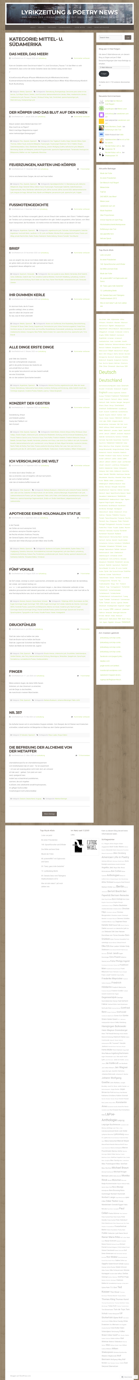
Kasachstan (117, 440)
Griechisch (102, 408)
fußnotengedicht (75, 230)
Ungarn (127, 606)
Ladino (114, 458)
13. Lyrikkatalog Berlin (108, 291)
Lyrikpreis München (107, 1134)
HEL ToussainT (114, 1043)
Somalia (126, 562)
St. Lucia (119, 568)
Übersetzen (113, 1366)
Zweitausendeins (42, 659)
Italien (101, 430)
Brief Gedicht (82, 274)
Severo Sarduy (64, 554)
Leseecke (123, 1125)
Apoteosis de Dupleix (53, 549)
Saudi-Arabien (123, 540)
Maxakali (118, 477)
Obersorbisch (103, 512)
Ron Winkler (112, 1257)
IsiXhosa (106, 427)
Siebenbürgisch (104, 556)
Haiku (117, 1022)
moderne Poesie (31, 391)
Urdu (100, 609)
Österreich (126, 622)
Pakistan (109, 515)
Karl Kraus (117, 1092)
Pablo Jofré (49, 496)
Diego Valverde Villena (73, 141)
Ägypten (111, 622)
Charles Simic (117, 909)
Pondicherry (40, 554)
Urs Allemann (114, 1325)
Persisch (102, 521)
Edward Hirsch (121, 942)
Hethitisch (126, 418)
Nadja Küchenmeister (109, 1184)
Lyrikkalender (65, 27)
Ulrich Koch (105, 1321)
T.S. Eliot (113, 1287)
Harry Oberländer (28, 190)
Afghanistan (115, 319)
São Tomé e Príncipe (116, 571)
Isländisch (118, 427)
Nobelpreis (105, 1190)
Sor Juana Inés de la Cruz (62, 332)
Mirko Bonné (117, 1176)
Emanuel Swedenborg (75, 435)
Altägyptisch (103, 332)
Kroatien (101, 455)
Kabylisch (127, 433)
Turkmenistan (125, 599)
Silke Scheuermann (116, 1270)
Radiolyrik (42, 236)
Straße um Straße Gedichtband (54, 498)
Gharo (106, 405)
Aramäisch (120, 335)
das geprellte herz (107, 234)
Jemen (101, 433)
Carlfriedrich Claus (107, 905)
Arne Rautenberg (67, 324)
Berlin (120, 886)
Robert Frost (126, 1247)
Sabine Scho (119, 1260)
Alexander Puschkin (123, 850)
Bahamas (108, 344)
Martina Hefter (117, 1151)
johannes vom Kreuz (48, 440)
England (125, 389)
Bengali (126, 351)
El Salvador (24, 735)
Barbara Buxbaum (50, 490)
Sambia (125, 537)
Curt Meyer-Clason (22, 94)
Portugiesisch (110, 524)
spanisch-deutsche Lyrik (78, 554)
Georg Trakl (117, 1001)
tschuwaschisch (116, 596)
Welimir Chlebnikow (115, 1342)
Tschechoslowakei (114, 590)
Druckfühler (22, 625)
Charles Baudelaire (120, 905)
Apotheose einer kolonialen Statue (44, 513)
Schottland (126, 543)
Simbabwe (113, 556)
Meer (68, 94)
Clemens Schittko (123, 918)
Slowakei (123, 559)
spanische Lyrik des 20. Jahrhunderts (23, 449)
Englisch (103, 392)
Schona (111, 543)
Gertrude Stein (107, 1008)
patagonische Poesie (71, 233)
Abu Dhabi (102, 319)
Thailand (123, 584)
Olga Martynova (120, 1197)
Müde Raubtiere (106, 211)
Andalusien (118, 332)
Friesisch (107, 399)
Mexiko (22, 92)
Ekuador (102, 389)
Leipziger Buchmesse (111, 1124)
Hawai (106, 418)
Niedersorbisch (115, 499)
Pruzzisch (126, 524)
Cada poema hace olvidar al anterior (37, 388)
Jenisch (106, 433)
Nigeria (127, 499)
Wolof (124, 619)
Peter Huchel (111, 1220)
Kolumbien (125, 446)
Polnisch (126, 521)
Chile (21, 432)
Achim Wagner (114, 843)
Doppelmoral (38, 326)
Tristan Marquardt (113, 1313)
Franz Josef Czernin (109, 975)
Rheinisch (102, 531)
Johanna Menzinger (60, 493)
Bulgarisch (118, 360)
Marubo (127, 474)
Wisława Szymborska (120, 1352)
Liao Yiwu (116, 1128)
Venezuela (30, 274)
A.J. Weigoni (105, 843)
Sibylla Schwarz (121, 1267)
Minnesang (14, 150)
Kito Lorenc (105, 1102)
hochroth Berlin (24, 233)
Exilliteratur (18, 277)
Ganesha (22, 551)
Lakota (119, 458)
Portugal (102, 524)
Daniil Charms (125, 925)
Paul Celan (30, 446)
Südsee (108, 574)
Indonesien (112, 424)
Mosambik (121, 487)
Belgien (110, 351)
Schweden (102, 546)
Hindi (100, 421)
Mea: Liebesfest (124, 1160)
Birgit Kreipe (108, 899)
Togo (107, 587)
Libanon (114, 462)
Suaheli (124, 568)
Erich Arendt (113, 950)
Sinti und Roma (114, 559)
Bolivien (22, 601)
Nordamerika (103, 505)
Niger (122, 499)
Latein (125, 458)
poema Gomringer (61, 610)
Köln (103, 1115)
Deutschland (36, 601)
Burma (105, 363)
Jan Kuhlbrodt (111, 1063)
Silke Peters (105, 1270)
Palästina (115, 515)
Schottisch (118, 543)
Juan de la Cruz (61, 440)
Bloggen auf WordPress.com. (20, 1376)
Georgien (119, 402)
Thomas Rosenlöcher (108, 1303)
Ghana (101, 405)
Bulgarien (110, 360)
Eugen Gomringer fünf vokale (54, 604)
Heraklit (29, 440)
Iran (121, 424)
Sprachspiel (81, 656)
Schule (120, 1264)
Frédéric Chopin (77, 144)
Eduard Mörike (112, 942)
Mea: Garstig (114, 1160)
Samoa (108, 540)
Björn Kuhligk (117, 899)
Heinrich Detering (107, 1037)
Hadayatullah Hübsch (108, 1022)
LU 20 (39, 233)
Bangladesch (116, 347)
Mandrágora (54, 656)
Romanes (109, 531)
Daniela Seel (107, 925)
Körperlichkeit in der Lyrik (76, 493)
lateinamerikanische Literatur (56, 94)
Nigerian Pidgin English (106, 502)
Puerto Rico (103, 527)
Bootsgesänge (60, 92)
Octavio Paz (31, 554)
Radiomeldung (52, 236)
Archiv (41, 27)
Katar (125, 443)
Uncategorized (112, 606)
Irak (118, 424)
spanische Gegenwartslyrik (61, 150)
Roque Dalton (62, 735)
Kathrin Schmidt (122, 1096)
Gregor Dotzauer (111, 1012)
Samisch (102, 540)
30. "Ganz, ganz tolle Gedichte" (111, 286)
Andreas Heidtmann (118, 861)
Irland (101, 427)
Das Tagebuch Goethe (58, 141)
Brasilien (125, 357)
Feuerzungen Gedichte (61, 187)
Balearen (108, 347)
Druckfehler (71, 653)
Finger (15, 671)
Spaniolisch (116, 565)
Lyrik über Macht (69, 551)
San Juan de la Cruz (74, 446)
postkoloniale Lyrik (51, 554)
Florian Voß (116, 965)
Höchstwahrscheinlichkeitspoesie (112, 224)
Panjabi (101, 518)
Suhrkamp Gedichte (17, 557)
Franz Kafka (48, 438)
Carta (12, 277)
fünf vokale (21, 569)
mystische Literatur (80, 443)
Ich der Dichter (48, 493)
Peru (21, 141)
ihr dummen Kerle (29, 329)
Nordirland (121, 505)
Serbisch (123, 549)
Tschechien (126, 587)
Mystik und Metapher (26, 150)
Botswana (118, 357)
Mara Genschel (111, 1141)
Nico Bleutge (117, 1187)
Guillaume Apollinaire (108, 1016)
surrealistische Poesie (28, 659)
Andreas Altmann (107, 861)
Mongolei (114, 487)
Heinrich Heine (119, 1037)
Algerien (111, 326)
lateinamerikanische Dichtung (39, 656)
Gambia (113, 402)
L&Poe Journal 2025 (65, 190)
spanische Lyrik (70, 192)
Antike (107, 335)
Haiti (124, 415)
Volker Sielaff (112, 1335)
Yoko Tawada (111, 1363)
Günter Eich (118, 1016)
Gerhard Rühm (112, 1004)
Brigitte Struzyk (118, 902)
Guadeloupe (122, 408)
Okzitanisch (118, 512)
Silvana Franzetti (63, 236)
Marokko (113, 474)
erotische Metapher (33, 144)
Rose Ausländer (122, 1257)
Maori (101, 474)
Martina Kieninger (61, 799)
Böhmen (117, 363)
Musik (110, 1180)
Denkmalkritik (65, 549)
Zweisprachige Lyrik (28, 100)
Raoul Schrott (110, 1241)
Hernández (36, 440)
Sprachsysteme (15, 612)
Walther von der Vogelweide (28, 152)
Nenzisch (102, 493)
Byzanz (111, 363)
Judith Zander (122, 1086)
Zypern (105, 622)
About (33, 27)
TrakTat (103, 192)
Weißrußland (113, 619)
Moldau (101, 487)
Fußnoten (65, 230)
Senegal (101, 549)
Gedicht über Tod (29, 277)
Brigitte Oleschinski (107, 902)
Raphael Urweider (121, 1241)
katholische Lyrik (71, 147)
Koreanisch (102, 452)
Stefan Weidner (112, 1277)
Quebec (121, 527)
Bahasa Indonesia (119, 344)
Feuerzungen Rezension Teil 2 (60, 144)
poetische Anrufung (47, 446)
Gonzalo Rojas (21, 440)
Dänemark (124, 386)
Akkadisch (109, 322)
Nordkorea (102, 509)
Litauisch (108, 465)
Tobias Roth (112, 1306)
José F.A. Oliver (112, 1086)
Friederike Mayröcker (112, 978)
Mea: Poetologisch (109, 1164)
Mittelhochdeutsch (115, 484)
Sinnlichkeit (57, 97)
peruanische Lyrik (58, 192)
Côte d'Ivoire (120, 366)
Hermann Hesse (120, 1046)
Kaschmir (125, 440)
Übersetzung (50, 92)
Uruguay (38, 799)
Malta (111, 471)
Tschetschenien (115, 593)
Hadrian (119, 415)
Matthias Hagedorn (117, 1157)
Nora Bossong (114, 1190)
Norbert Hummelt (118, 1194)
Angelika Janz (107, 867)
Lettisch (101, 462)
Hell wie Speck (105, 238)
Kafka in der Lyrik (73, 440)
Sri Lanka (112, 568)
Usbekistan (125, 609)
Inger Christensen (107, 1056)
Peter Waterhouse (107, 1223)
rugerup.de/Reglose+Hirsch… (111, 680)
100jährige (64, 601)
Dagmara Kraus (121, 922)
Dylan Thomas (114, 939)
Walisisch (119, 616)
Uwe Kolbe (115, 1328)
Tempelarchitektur (31, 557)
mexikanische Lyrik (16, 97)
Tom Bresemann (107, 1309)
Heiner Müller (124, 1033)
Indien (109, 421)
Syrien (106, 571)
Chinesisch (111, 366)
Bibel (103, 899)
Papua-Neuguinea (111, 518)
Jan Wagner (121, 1067)
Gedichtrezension (76, 187)
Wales (113, 616)
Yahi (100, 622)
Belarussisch (103, 351)
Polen (120, 521)
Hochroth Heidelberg (62, 277)
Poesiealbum (110, 1226)
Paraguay (121, 518)
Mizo (123, 484)
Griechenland (119, 405)
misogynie (30, 332)
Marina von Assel (53, 607)
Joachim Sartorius (117, 1071)
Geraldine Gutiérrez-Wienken (45, 277)
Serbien (116, 549)
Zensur (117, 1363)
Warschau (42, 152)
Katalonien (119, 443)
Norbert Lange (108, 1197)
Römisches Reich (116, 537)
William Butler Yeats (116, 1345)
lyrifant (107, 101)
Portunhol (119, 524)
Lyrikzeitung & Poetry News (69, 12)
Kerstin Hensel (115, 1099)
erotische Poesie (75, 490)
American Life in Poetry (115, 857)
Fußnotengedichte (28, 205)
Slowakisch (103, 562)
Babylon (101, 344)
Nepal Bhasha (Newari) (118, 493)
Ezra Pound (114, 957)
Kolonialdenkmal (40, 551)
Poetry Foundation (112, 1230)
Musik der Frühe (106, 173)
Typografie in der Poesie (30, 612)
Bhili (105, 354)
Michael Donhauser (107, 1172)
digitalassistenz (111, 139)
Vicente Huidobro (65, 449)
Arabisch (113, 335)
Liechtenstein (126, 462)
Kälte (121, 135)
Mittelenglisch (103, 484)
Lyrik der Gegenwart (37, 496)
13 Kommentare (84, 755)
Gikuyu (111, 405)
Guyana (107, 415)
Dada (113, 921)
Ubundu (113, 602)
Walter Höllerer (115, 1338)
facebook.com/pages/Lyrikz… (111, 656)
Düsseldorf (123, 939)
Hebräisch (118, 418)
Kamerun (119, 437)
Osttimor (102, 515)
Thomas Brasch (112, 1296)
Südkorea (102, 574)
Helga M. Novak (114, 1040)
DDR (126, 366)
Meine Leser (122, 109)
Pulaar (110, 527)
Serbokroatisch (104, 552)
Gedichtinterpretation (17, 147)
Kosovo (109, 452)
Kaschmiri (102, 443)
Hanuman (29, 551)
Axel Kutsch (125, 882)
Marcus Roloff (119, 1144)
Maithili (101, 468)
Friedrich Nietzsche (72, 438)
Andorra (126, 332)
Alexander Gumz (111, 850)
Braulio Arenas (49, 653)
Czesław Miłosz (107, 921)
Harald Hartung (114, 1033)
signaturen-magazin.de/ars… (111, 675)
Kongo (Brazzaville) (105, 449)
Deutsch (29, 601)
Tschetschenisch (104, 596)
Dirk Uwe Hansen (118, 932)
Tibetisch (102, 587)
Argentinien (23, 230)
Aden (108, 319)
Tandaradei (75, 150)
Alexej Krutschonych (107, 853)
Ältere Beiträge (49, 814)
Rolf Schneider (118, 1253)
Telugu (113, 584)
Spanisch (29, 92)
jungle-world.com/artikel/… (110, 666)
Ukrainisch (102, 606)
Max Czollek (126, 1157)
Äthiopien (118, 622)
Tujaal (101, 599)
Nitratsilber (63, 656)
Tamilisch (118, 577)
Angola (101, 335)
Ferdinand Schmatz (107, 965)
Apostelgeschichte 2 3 (58, 184)
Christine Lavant (116, 915)
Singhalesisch (103, 559)
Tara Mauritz (74, 236)
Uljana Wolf (118, 1318)
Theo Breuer (114, 1292)
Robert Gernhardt (108, 1250)
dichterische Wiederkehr (47, 435)
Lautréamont (38, 443)
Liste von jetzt (105, 255)
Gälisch (113, 415)
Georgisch (126, 402)
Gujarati (101, 415)
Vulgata (78, 192)
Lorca (46, 443)
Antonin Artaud (65, 432)
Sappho (105, 1264)
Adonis (121, 847)
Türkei (101, 602)
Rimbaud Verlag (43, 97)
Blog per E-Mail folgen (109, 49)
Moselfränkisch (104, 490)
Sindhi (120, 556)
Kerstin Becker (106, 1099)
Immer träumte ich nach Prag (111, 220)
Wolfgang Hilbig (116, 1359)
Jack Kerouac (109, 1060)
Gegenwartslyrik (15, 190)
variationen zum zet (107, 206)
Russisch (111, 534)
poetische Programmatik (42, 150)
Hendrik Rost (112, 1046)
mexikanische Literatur (78, 94)
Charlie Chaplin (21, 435)
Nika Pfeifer (38, 332)
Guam (101, 411)
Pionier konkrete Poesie (46, 610)
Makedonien (109, 468)
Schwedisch (111, 546)
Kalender (102, 437)
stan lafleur (118, 1273)
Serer (111, 552)
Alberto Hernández (71, 274)
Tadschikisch (116, 574)
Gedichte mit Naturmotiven (33, 493)
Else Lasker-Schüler (117, 946)
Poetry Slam (121, 1230)
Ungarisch (121, 606)
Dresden (121, 935)
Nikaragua (118, 502)
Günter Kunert (112, 1019)
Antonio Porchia (54, 385)
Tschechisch (103, 590)
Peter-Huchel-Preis (107, 1217)
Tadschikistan (103, 577)
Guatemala (113, 411)
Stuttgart (113, 1280)
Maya (124, 477)
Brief (14, 248)
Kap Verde (109, 440)
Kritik (107, 1110)
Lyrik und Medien (47, 233)
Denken (32, 94)
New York (109, 1187)
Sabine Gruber (48, 332)
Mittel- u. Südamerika (116, 480)
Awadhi (124, 341)
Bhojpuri (110, 354)
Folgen (104, 74)
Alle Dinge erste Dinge (31, 347)
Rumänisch (103, 534)
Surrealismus (15, 659)
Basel (114, 887)
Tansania (114, 581)
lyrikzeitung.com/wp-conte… (111, 638)
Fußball (126, 991)
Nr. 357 (15, 712)
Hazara (111, 418)
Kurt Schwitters (124, 1110)
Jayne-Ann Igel (106, 1071)
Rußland (118, 534)
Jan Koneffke (40, 329)
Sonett (112, 1273)
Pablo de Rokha (20, 446)
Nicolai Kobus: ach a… (113, 146)
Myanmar (113, 490)
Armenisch (118, 338)
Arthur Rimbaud (76, 432)
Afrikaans (102, 322)
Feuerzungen (45, 144)
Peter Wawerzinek (118, 1223)
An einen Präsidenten (108, 178)
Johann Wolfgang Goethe (56, 147)
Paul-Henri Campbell (113, 1209)
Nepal (108, 493)
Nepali (129, 493)
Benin (101, 354)
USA (111, 609)
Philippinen (113, 521)
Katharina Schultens (109, 1096)
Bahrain (128, 344)
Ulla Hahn (126, 1318)
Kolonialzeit (60, 329)
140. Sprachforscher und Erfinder (112, 264)
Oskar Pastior (112, 1201)
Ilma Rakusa (106, 1053)
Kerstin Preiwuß (124, 1099)
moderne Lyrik (65, 607)
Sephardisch (109, 549)
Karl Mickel (123, 1092)
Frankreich (115, 396)
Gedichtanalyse (80, 653)
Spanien (26, 141)
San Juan (63, 446)
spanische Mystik (43, 449)
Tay (119, 581)
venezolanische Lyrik (71, 280)
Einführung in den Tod (113, 130)
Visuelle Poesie (45, 612)
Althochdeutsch (113, 329)
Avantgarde (117, 882)
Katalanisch (111, 443)
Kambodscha (110, 437)
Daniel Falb (116, 925)
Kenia (101, 446)
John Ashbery (115, 1082)
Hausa (101, 418)
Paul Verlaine (123, 1213)
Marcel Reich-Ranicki (108, 1144)
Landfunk (33, 233)
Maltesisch (117, 471)
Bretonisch (102, 360)
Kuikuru (119, 455)
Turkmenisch (115, 599)
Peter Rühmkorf (121, 1220)
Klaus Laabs (53, 735)
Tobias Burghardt (55, 391)
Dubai (119, 386)
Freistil (101, 399)
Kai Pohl (110, 1092)
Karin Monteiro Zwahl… (113, 127)
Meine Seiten (80, 27)
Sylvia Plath (106, 1287)
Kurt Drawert (114, 1110)
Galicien (125, 399)
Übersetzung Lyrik (72, 184)
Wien (108, 1345)
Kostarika (116, 452)
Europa (101, 396)
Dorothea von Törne (110, 935)
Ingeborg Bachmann (119, 1053)
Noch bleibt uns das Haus (40, 280)
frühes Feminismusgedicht (67, 326)
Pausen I (34, 97)
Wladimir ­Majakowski (109, 1356)
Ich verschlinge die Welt (33, 461)
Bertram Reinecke (120, 895)
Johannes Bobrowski (108, 1074)
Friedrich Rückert (106, 991)
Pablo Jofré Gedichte (60, 496)
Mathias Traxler (120, 1154)
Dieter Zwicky (28, 326)
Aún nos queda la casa (56, 274)
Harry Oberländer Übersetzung (35, 147)
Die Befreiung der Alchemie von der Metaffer (40, 749)
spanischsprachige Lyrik (70, 97)
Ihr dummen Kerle (27, 295)
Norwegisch (118, 509)
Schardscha (103, 543)
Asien (112, 341)
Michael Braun (120, 1167)
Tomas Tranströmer (123, 1306)
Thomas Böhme (122, 1296)
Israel (125, 427)
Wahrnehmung (15, 100)
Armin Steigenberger (112, 879)
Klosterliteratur (50, 329)
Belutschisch (118, 351)
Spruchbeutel (103, 568)
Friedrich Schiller (117, 991)
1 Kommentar (85, 169)
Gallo (107, 402)
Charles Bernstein (107, 909)
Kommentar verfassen (82, 58)
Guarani (106, 411)
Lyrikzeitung (74, 277)
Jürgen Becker (115, 1089)
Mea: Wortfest (106, 1168)
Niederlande (122, 496)
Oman (125, 512)
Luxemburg (115, 465)
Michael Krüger (120, 1172)
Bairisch (102, 347)
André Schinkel (120, 864)
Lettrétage (109, 1128)
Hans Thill (105, 1033)
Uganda (119, 602)
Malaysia (102, 471)
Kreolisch (123, 452)
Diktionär (52, 27)
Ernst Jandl (112, 953)
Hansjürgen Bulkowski (114, 1026)
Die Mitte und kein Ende (109, 269)
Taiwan (111, 577)
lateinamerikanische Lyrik (25, 443)
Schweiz (44, 601)
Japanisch (126, 430)
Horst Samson (117, 1050)
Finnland (108, 396)
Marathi (106, 474)
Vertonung (115, 1331)
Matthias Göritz (106, 1157)
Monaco (108, 487)
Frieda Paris (81, 326)
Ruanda (116, 531)
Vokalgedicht (60, 612)
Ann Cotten (116, 871)
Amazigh (111, 332)
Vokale (53, 612)
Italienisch (107, 430)
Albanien (117, 322)
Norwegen (110, 509)
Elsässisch (117, 389)
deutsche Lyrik (121, 928)
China (105, 366)
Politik (104, 1233)
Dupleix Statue (75, 549)
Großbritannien (112, 409)
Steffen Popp (123, 1277)
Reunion (127, 527)
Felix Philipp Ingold (120, 961)
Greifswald (121, 1012)
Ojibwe (111, 512)
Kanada (125, 437)
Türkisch (107, 602)
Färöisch (114, 399)
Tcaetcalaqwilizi (104, 584)
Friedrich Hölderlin (59, 438)
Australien (117, 341)
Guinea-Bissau (123, 411)
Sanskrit (114, 540)
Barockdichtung (79, 324)
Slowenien (110, 562)
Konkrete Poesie (21, 607)
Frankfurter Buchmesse (113, 968)
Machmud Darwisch (114, 1137)
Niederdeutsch (112, 496)
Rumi (113, 1260)
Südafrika (127, 571)
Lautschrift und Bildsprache (36, 607)
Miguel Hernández (67, 443)
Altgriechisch (103, 329)
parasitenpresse (74, 496)
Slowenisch (119, 562)
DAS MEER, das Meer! (28, 54)
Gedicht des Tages (113, 994)
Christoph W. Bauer (17, 326)
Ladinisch (107, 458)
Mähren (120, 490)
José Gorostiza (40, 94)
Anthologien (113, 875)
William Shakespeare (79, 449)
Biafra (116, 354)
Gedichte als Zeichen (72, 604)
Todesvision (54, 449)
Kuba (114, 455)
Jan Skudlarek (123, 1063)
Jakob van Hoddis (119, 1060)
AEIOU (71, 601)
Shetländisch (118, 552)
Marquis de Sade (54, 443)
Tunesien (107, 599)
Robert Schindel (119, 1250)
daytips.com (105, 661)
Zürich (122, 1363)
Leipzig (120, 1120)
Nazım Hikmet (121, 1183)
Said (126, 1260)
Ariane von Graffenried (53, 324)
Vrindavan (41, 557)
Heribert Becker (15, 656)
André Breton (54, 432)
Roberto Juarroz (43, 391)
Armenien (111, 338)
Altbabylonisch (120, 326)
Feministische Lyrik (50, 326)
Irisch (126, 424)
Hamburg (123, 1022)
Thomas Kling (108, 1299)
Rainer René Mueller (57, 280)
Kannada (102, 440)
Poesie (37, 446)
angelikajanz (109, 109)
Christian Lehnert (112, 912)
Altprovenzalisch (125, 329)
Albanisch (124, 322)
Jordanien (120, 433)
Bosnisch (111, 357)
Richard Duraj (115, 1244)
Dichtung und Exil (62, 435)
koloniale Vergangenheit (54, 551)
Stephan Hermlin (106, 1280)
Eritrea (110, 392)
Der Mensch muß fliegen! (109, 183)
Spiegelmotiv (72, 656)
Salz (50, 97)
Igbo (104, 421)
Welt (119, 619)
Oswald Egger (117, 1204)
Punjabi (115, 527)
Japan (120, 430)
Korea (127, 449)
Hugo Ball (126, 1050)
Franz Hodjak (123, 972)
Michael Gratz (31, 192)
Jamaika (114, 430)
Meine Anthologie (101, 27)
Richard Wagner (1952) (114, 1247)
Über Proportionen (107, 215)
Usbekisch (117, 609)
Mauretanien (103, 477)
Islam (114, 1056)
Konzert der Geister (29, 403)
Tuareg (125, 596)
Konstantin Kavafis (113, 1106)
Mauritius (111, 477)
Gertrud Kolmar (116, 1008)
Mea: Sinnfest (121, 1164)
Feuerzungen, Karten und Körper (42, 165)
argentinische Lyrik (54, 230)
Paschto (128, 518)
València (102, 612)
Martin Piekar (111, 1154)
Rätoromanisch (104, 537)
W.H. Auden (121, 1335)
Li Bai (120, 1128)
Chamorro (124, 363)
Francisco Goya (37, 438)
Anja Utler (117, 868)
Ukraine (125, 602)
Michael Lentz (107, 1176)
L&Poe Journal (52, 190)
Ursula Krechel (106, 1328)
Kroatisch (108, 455)
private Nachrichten (21, 236)
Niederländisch (104, 499)
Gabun (120, 399)
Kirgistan (118, 446)
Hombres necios (16, 329)
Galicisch (102, 402)
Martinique (120, 474)
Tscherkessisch (104, 593)
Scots (125, 546)
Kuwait (101, 458)
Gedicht (104, 994)
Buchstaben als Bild (81, 601)
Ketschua (106, 446)
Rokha (57, 446)
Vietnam (107, 616)
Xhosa (128, 619)
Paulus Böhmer (114, 1213)
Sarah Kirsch (113, 1264)
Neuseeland (103, 496)
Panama (122, 515)
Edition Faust (21, 144)
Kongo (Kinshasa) (118, 449)
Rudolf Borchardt (107, 1260)
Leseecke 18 (110, 149)
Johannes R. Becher (122, 1074)
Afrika (122, 319)
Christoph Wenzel (112, 918)
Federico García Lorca (23, 438)
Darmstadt (110, 928)
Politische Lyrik (113, 1233)
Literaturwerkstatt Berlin (110, 1131)
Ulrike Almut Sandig (116, 1321)
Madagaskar (124, 465)
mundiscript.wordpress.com (111, 670)
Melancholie (104, 187)
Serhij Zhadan (111, 1267)
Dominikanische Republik (107, 386)
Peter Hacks (117, 1217)
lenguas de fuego (20, 192)
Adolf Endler (113, 847)
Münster (124, 1180)
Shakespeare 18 (111, 156)
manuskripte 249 (79, 329)
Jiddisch (113, 433)
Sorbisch (102, 565)
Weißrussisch (103, 619)
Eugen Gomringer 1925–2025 (33, 604)
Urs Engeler (122, 1324)
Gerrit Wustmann (122, 1004)
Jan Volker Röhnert (108, 1067)
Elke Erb (106, 946)
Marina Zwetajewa (116, 1148)
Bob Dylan (126, 899)
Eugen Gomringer (16, 604)
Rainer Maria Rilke (111, 1237)
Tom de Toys (119, 1309)
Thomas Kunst (122, 1299)
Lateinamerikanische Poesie (20, 496)
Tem (117, 584)
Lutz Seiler (123, 1131)
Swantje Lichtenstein (122, 1283)
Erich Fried (120, 950)
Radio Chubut (33, 236)
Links (90, 27)
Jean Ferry (25, 656)
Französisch (124, 396)
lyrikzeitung (42, 58)
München (116, 1180)
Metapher (81, 147)
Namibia (126, 490)
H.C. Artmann (122, 1019)
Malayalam (123, 468)
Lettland (107, 462)
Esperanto (117, 392)
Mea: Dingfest (106, 1160)
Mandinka (125, 471)
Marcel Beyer (123, 1141)
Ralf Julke (123, 1237)
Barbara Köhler (107, 887)
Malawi (116, 468)
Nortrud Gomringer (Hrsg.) (27, 610)
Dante (104, 928)
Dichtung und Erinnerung (59, 388)
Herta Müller (107, 1050)
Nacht (12, 446)
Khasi (112, 446)
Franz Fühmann (114, 972)
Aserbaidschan (104, 341)
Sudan (101, 571)
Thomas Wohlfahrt (120, 1303)
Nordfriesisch (113, 505)
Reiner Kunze (106, 1244)
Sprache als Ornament (75, 610)
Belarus (124, 347)
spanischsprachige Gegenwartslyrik (30, 498)
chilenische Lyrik (32, 435)
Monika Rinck (59, 233)
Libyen (119, 462)
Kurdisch (126, 455)
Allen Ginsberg (119, 853)
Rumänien (123, 531)
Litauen (101, 465)
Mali (107, 471)
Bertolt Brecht (115, 891)
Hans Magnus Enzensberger (115, 1030)
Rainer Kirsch (123, 1233)
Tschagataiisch (115, 587)
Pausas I (27, 97)
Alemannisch (103, 326)
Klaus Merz (112, 1102)
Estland (123, 392)
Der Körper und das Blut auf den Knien (48, 112)
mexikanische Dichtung (18, 554)
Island (112, 427)
